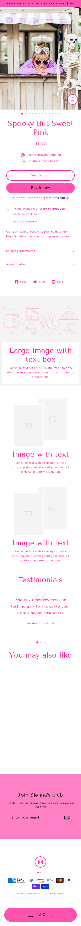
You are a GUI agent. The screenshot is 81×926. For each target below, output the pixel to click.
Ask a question (16, 264)
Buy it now (40, 188)
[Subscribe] (67, 817)
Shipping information (20, 251)
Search (40, 872)
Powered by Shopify (54, 893)
